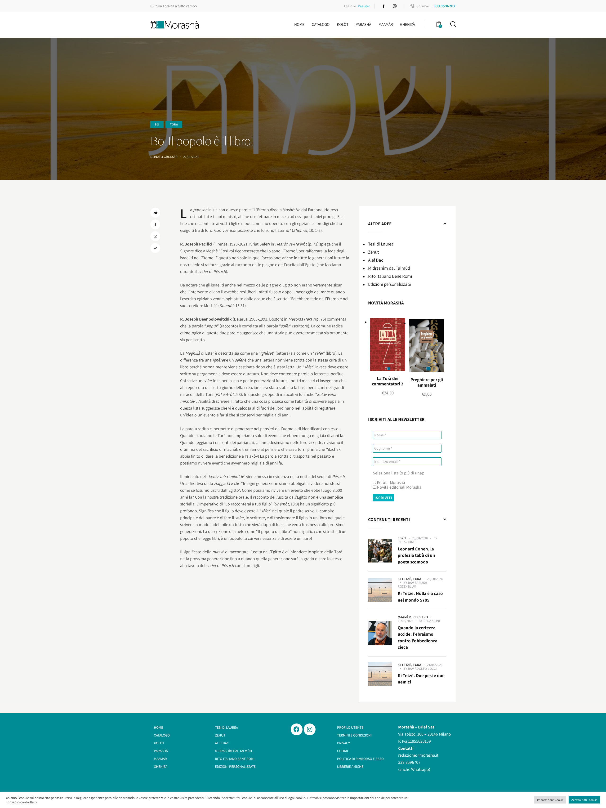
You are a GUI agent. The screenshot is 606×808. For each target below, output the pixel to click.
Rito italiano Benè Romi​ (390, 276)
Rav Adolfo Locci (422, 668)
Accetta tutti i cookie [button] (584, 800)
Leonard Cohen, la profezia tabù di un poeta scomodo (416, 555)
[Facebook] (297, 729)
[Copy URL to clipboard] (155, 248)
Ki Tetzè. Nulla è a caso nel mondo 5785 (420, 596)
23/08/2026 (420, 538)
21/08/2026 (405, 621)
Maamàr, (405, 617)
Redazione (406, 542)
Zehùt (373, 252)
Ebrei (402, 538)
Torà (174, 124)
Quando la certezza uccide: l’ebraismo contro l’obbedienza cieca (417, 637)
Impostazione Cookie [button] (550, 800)
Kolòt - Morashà (390, 482)
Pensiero (420, 617)
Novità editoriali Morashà (398, 487)
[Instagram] (310, 729)
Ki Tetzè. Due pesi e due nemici (421, 679)
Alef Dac (375, 260)
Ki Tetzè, (405, 579)
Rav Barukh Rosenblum (412, 584)
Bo (157, 124)
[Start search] (453, 24)
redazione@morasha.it (418, 755)
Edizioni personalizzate (389, 284)
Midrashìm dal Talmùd (389, 268)
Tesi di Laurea (381, 244)
